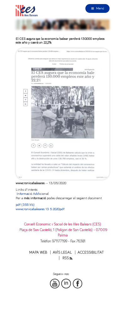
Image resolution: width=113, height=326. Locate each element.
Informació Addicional (33, 193)
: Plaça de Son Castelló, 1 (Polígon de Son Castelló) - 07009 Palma (62, 232)
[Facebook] (78, 283)
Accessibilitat (91, 253)
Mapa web (38, 253)
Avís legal (62, 253)
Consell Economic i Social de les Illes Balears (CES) (62, 224)
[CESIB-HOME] (28, 10)
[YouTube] (55, 283)
